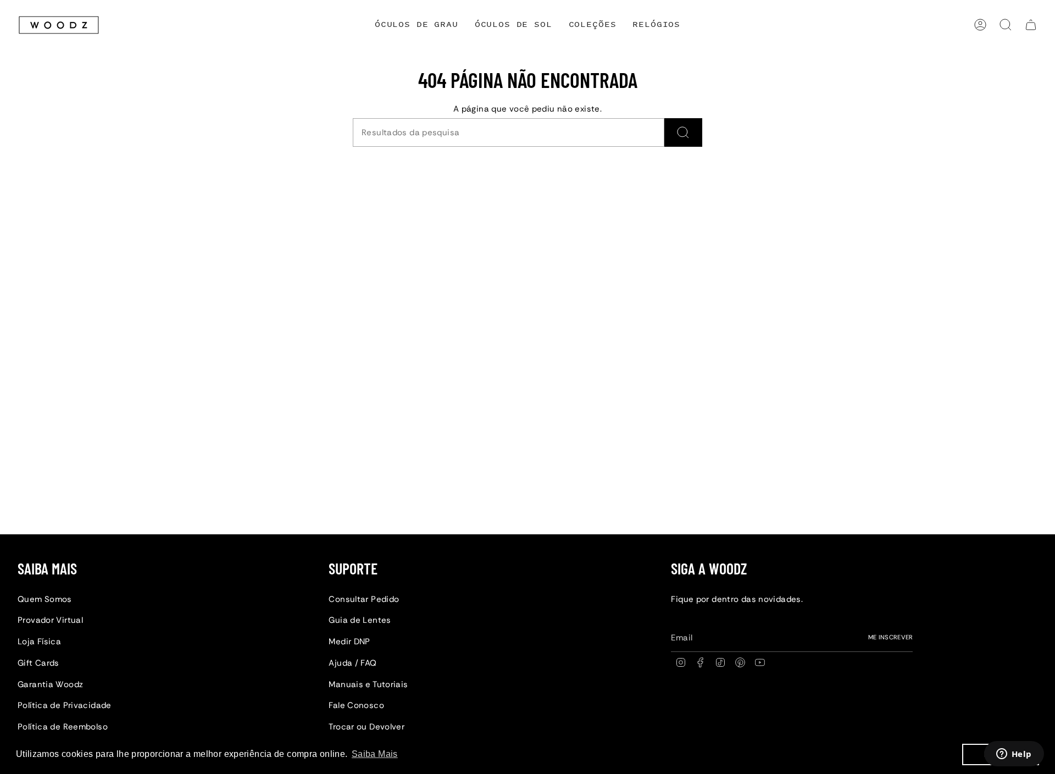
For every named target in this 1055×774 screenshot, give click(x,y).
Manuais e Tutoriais (368, 684)
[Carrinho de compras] (1030, 24)
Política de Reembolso (63, 726)
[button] (592, 25)
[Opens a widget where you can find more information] (1014, 755)
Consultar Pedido (364, 599)
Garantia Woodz (50, 684)
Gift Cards (38, 662)
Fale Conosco (356, 705)
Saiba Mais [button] (375, 754)
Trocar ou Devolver (366, 726)
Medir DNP (349, 641)
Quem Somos (45, 599)
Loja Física (39, 641)
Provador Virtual (50, 620)
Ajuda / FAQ (352, 662)
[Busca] (683, 132)
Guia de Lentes (360, 620)
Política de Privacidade (65, 705)
